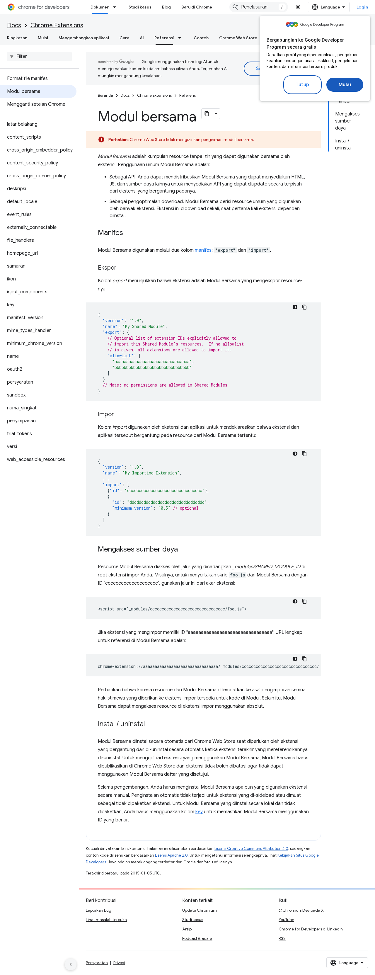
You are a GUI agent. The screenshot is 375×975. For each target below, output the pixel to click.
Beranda (105, 95)
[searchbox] (39, 56)
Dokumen (100, 7)
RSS (282, 938)
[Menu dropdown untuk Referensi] (181, 37)
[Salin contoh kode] (304, 307)
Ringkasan (17, 37)
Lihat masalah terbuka (106, 919)
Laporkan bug (98, 910)
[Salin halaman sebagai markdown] (207, 114)
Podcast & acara (197, 938)
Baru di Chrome (196, 7)
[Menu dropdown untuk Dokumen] (116, 7)
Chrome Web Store (238, 37)
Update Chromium (199, 910)
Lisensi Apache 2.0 (171, 855)
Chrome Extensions (56, 25)
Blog (166, 7)
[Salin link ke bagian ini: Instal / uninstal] (151, 724)
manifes (203, 250)
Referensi (164, 37)
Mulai (345, 85)
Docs (14, 25)
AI (142, 37)
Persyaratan (97, 962)
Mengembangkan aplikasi (84, 37)
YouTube (286, 919)
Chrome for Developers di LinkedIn (311, 929)
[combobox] (258, 7)
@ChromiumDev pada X (301, 910)
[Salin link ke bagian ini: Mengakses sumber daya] (184, 549)
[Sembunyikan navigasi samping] (70, 964)
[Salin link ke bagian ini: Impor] (120, 414)
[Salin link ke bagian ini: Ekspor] (122, 268)
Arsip (187, 929)
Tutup (302, 85)
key (199, 812)
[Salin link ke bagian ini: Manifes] (129, 233)
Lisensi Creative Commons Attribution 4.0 (251, 848)
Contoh (201, 37)
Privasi (119, 962)
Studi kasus (140, 7)
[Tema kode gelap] (295, 307)
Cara (124, 37)
